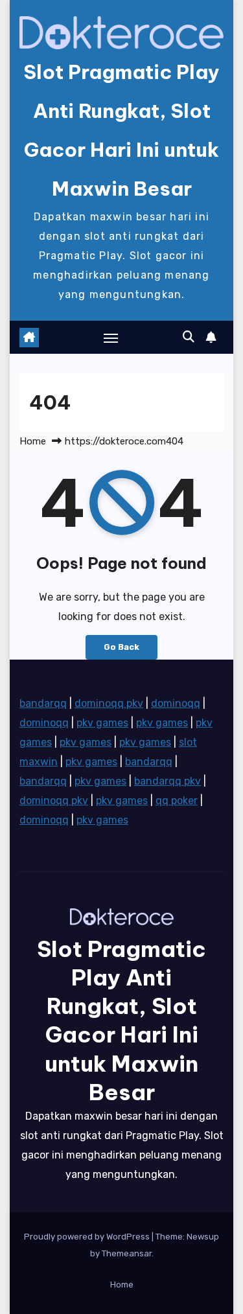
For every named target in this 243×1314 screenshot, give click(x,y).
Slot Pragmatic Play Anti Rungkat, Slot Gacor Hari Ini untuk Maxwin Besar (121, 1020)
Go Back (121, 647)
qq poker (177, 800)
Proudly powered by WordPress (88, 1236)
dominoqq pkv (109, 703)
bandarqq (43, 703)
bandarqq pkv (167, 781)
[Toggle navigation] (111, 337)
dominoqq (175, 703)
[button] (188, 337)
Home (32, 441)
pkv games (102, 723)
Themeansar (127, 1253)
